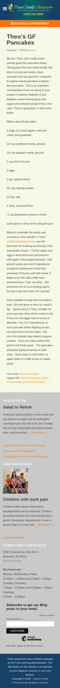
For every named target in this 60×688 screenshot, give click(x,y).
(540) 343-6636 (12, 561)
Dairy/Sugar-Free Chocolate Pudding (25, 456)
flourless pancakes (31, 378)
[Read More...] (39, 432)
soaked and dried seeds (21, 241)
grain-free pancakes (33, 382)
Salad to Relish (17, 407)
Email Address (14, 619)
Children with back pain (25, 499)
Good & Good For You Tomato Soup (24, 445)
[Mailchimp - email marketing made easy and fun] (31, 643)
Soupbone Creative (38, 682)
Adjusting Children (14, 537)
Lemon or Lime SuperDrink (19, 451)
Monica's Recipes (29, 374)
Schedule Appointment (31, 23)
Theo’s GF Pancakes (21, 39)
